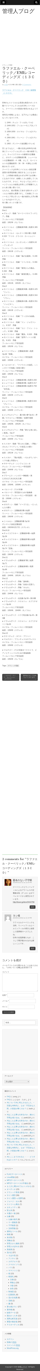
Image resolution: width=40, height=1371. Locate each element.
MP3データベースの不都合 (17, 1183)
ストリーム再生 (13, 1204)
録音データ (11, 1313)
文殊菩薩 (12, 1228)
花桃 (10, 1301)
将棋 (8, 1234)
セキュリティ (12, 1207)
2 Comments (26, 84)
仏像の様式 (12, 1219)
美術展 (9, 1249)
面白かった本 (12, 1316)
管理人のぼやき (13, 1246)
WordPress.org (13, 1348)
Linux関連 (11, 1177)
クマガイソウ (13, 1264)
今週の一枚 (11, 1213)
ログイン (10, 1339)
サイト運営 (11, 1195)
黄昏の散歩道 (12, 1322)
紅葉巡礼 (12, 1295)
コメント (5, 972)
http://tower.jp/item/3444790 (23, 902)
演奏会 (9, 1240)
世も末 (9, 1210)
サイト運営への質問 (15, 1198)
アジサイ (12, 1258)
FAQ (8, 1097)
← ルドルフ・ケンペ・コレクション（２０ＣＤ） (10, 677)
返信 (32, 907)
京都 (12, 1280)
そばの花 (12, 1255)
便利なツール (12, 1231)
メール (5, 1001)
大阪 (12, 1286)
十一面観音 (12, 1222)
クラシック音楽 (7, 65)
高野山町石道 (12, 1319)
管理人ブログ (18, 11)
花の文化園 (12, 1298)
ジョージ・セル (13, 1201)
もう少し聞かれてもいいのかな (19, 1186)
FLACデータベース (14, 1174)
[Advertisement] (20, 42)
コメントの (13, 1345)
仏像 (8, 1216)
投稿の (11, 1342)
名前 (4, 995)
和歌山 (12, 1283)
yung (6, 84)
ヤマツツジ (12, 1270)
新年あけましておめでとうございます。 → (29, 677)
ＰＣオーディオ (13, 1325)
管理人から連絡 (13, 1243)
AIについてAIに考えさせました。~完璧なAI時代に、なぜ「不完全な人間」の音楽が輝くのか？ (21, 1106)
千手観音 (12, 1225)
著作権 (9, 1310)
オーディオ (11, 1189)
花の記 (9, 1252)
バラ (10, 1267)
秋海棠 (11, 1292)
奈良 (12, 1289)
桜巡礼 (11, 1276)
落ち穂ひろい (12, 1307)
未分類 (9, 1237)
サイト (5, 1007)
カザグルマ (12, 1261)
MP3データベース (14, 1180)
